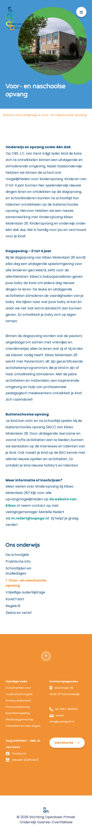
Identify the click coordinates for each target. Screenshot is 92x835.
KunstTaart (15, 599)
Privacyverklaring (18, 707)
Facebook (19, 753)
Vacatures (64, 742)
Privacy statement (18, 700)
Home (7, 115)
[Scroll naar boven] (46, 656)
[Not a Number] (46, 809)
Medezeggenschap (20, 719)
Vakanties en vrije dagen (23, 726)
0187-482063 (69, 709)
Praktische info (18, 561)
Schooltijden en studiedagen (18, 571)
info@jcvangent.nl (61, 722)
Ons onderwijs (26, 115)
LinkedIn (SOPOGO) (25, 760)
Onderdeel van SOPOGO (18, 26)
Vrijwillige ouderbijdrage (25, 592)
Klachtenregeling (18, 713)
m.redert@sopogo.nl (30, 518)
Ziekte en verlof (19, 612)
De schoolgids (17, 554)
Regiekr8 (13, 605)
